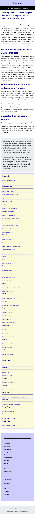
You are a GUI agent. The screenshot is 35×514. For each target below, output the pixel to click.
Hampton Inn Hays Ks (7, 316)
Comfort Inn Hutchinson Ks (8, 418)
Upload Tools (7, 488)
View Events (7, 446)
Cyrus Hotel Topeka (7, 280)
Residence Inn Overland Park (9, 228)
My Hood (6, 440)
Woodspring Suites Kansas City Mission (12, 404)
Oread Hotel (5, 333)
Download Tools (8, 457)
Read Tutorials (7, 449)
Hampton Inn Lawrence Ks (8, 330)
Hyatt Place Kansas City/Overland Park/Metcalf (13, 198)
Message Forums (8, 465)
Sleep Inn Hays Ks (6, 319)
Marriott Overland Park (7, 232)
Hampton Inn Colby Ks (7, 354)
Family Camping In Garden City (10, 425)
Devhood (17, 3)
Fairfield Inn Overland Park (8, 215)
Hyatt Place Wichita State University (11, 246)
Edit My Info (7, 443)
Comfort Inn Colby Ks (7, 358)
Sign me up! (7, 483)
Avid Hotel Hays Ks (7, 312)
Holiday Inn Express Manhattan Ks (10, 305)
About (15, 8)
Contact (19, 8)
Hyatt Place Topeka (7, 270)
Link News (6, 491)
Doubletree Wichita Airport (8, 260)
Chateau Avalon (6, 184)
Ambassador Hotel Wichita (8, 249)
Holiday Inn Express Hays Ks (9, 322)
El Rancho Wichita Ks (7, 243)
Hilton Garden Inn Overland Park (10, 194)
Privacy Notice (22, 508)
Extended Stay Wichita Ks (8, 263)
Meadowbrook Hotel (7, 201)
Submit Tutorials (8, 486)
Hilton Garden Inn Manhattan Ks (10, 298)
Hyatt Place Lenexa (7, 291)
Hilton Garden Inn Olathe (8, 344)
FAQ (12, 8)
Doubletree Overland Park (8, 191)
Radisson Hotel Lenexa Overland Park (11, 288)
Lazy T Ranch (5, 302)
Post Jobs (6, 494)
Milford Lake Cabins (7, 375)
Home (8, 8)
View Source (25, 8)
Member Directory (8, 471)
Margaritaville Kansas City (8, 180)
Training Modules (8, 452)
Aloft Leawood (5, 205)
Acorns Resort (5, 372)
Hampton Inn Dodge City (8, 411)
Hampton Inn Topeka (7, 274)
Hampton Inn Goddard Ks (8, 382)
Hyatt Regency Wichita (7, 239)
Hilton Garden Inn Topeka (8, 277)
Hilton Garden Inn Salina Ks (9, 390)
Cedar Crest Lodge (7, 365)
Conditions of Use (13, 508)
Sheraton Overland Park (8, 211)
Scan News (6, 460)
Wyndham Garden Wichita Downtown (11, 253)
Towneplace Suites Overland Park (10, 222)
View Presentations (8, 454)
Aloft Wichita (5, 256)
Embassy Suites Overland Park (10, 208)
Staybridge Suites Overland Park (10, 225)
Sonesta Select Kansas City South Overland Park (14, 397)
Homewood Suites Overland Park (10, 218)
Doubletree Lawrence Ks (8, 336)
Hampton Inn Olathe (7, 347)
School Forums (7, 468)
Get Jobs (6, 463)
